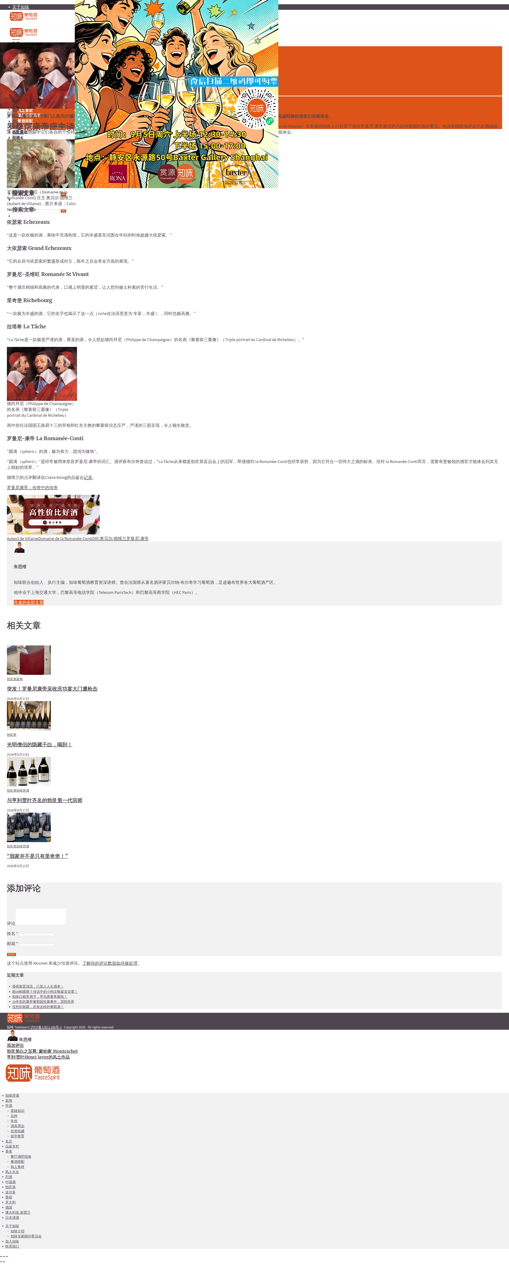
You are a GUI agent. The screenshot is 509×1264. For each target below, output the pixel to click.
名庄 (8, 1141)
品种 (14, 1116)
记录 (88, 477)
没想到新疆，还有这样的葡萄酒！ (38, 1007)
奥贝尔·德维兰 (113, 538)
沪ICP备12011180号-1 (46, 1027)
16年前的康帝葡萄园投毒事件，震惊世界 (43, 1002)
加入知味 (12, 1241)
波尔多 (10, 1192)
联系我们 (12, 1246)
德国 (8, 1207)
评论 (11, 923)
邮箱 (12, 943)
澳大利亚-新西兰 (17, 1212)
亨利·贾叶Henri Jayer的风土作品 (38, 1057)
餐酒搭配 (17, 1161)
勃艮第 (12, 113)
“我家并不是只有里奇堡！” (37, 856)
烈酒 (16, 137)
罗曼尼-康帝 (137, 538)
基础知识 (17, 1111)
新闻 (19, 679)
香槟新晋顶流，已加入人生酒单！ (38, 986)
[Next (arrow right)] (4, 1261)
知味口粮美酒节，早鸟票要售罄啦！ (39, 996)
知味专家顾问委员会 (26, 1236)
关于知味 (20, 7)
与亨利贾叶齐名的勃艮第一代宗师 (44, 800)
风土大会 (12, 1172)
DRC (96, 538)
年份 (14, 1121)
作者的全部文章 (28, 602)
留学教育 (17, 1136)
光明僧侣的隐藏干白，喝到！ (39, 744)
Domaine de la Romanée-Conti (65, 538)
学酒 (8, 1106)
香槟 (8, 1197)
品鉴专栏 (12, 1146)
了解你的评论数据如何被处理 (109, 963)
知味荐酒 (22, 790)
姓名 (12, 933)
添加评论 (15, 1045)
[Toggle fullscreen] (4, 1256)
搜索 (63, 211)
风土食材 (25, 110)
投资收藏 (17, 1131)
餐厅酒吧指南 (21, 1156)
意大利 (10, 1202)
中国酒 (10, 1182)
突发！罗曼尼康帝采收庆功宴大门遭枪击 (52, 688)
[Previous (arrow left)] (1, 1261)
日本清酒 (12, 1218)
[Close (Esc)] (1, 1256)
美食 (8, 1151)
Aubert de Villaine (22, 538)
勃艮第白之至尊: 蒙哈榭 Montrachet (42, 1051)
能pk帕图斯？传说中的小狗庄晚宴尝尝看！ (45, 991)
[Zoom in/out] (7, 1256)
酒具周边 (17, 1126)
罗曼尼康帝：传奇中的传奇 (32, 487)
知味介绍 (17, 1231)
